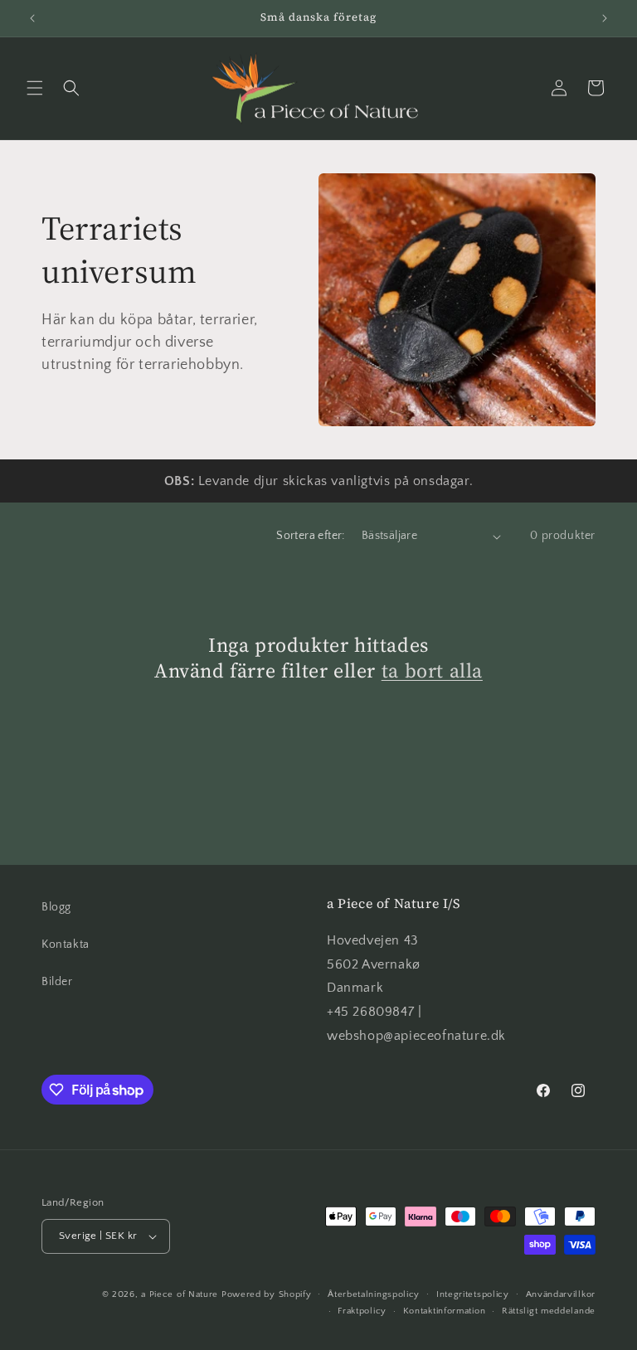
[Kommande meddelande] (604, 18)
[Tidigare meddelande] (32, 18)
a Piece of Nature (179, 1294)
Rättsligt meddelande (549, 1311)
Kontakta (65, 944)
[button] (35, 88)
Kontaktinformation (444, 1311)
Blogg (56, 907)
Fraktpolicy (362, 1311)
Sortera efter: (310, 535)
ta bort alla (432, 670)
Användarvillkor (561, 1294)
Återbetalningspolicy (374, 1294)
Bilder (57, 981)
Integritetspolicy (472, 1294)
